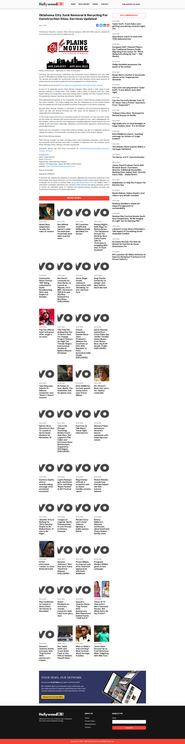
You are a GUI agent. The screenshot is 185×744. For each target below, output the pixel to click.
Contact (88, 727)
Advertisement (90, 724)
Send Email (48, 159)
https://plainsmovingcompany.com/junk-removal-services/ (81, 85)
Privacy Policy (90, 721)
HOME (73, 4)
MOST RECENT (84, 4)
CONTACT (105, 4)
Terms (87, 718)
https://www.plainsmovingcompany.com (60, 166)
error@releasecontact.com (83, 182)
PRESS (95, 4)
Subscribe (129, 728)
